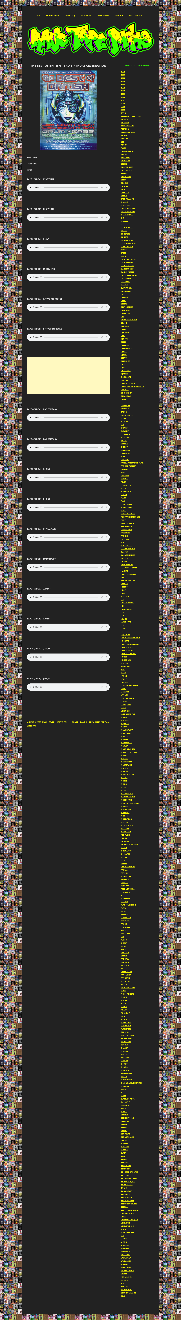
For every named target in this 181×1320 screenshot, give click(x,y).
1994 (123, 78)
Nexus (124, 838)
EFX (122, 424)
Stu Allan (126, 1134)
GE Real (124, 561)
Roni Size (125, 1019)
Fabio (123, 456)
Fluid (123, 498)
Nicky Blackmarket (130, 844)
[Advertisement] (68, 375)
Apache (124, 138)
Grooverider (127, 564)
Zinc (123, 1296)
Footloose (126, 507)
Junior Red (126, 660)
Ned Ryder (125, 835)
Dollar (124, 380)
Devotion (125, 313)
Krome (124, 676)
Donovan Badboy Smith (132, 386)
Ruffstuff (126, 1022)
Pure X (124, 940)
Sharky (124, 1054)
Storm (124, 1127)
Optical (124, 857)
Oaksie (124, 847)
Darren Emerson (129, 275)
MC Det (124, 777)
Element (125, 431)
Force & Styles (128, 514)
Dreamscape (126, 396)
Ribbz (123, 991)
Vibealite (125, 1229)
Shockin (125, 1070)
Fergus (124, 479)
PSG (122, 936)
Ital (123, 615)
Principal (125, 921)
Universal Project (129, 1220)
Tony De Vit (126, 1191)
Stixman (125, 1121)
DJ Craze (125, 329)
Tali (123, 1156)
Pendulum (126, 876)
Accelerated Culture (131, 116)
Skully (124, 1089)
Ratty (124, 968)
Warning (125, 1248)
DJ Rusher (125, 361)
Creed (123, 253)
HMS (123, 593)
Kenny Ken (125, 666)
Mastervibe (126, 765)
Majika (124, 727)
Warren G (125, 1251)
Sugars (124, 1143)
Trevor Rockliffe (129, 1204)
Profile (124, 930)
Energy (124, 444)
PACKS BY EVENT (52, 16)
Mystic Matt (127, 825)
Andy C (124, 135)
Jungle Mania (127, 650)
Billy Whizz (126, 170)
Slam (123, 1095)
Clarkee (124, 221)
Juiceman (125, 641)
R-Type (124, 946)
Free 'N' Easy (126, 529)
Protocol (126, 933)
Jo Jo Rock (125, 634)
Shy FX (124, 1076)
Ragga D (125, 952)
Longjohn (126, 704)
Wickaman (126, 1261)
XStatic (124, 1280)
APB (122, 141)
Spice (123, 1108)
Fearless (125, 475)
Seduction (126, 1041)
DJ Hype (124, 339)
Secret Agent (127, 1038)
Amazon (125, 129)
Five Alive (125, 488)
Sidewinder (126, 1080)
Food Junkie (126, 504)
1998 (123, 91)
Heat (123, 577)
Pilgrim (124, 901)
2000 (123, 97)
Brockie (124, 183)
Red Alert (125, 981)
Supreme (125, 1146)
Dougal (125, 390)
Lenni (123, 688)
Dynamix (125, 409)
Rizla (123, 1003)
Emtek (124, 440)
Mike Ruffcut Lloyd (130, 803)
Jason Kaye (126, 622)
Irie (122, 612)
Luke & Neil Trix (128, 714)
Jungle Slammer (128, 653)
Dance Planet (127, 262)
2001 (123, 100)
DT (122, 402)
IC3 (122, 599)
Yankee (124, 1286)
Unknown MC (127, 1226)
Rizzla (124, 1006)
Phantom (125, 892)
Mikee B (124, 806)
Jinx (123, 631)
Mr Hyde (125, 822)
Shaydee (125, 1057)
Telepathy (126, 1165)
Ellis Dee (125, 437)
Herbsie (124, 583)
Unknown (126, 1223)
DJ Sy (123, 367)
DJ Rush (124, 358)
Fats (123, 472)
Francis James (127, 523)
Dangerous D (127, 269)
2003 (123, 106)
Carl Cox (125, 192)
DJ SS (123, 364)
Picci (123, 895)
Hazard (124, 571)
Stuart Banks (127, 1137)
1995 (123, 81)
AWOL (123, 148)
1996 (123, 84)
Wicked (124, 1264)
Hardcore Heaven (129, 568)
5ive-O (124, 113)
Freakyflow (126, 526)
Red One (124, 984)
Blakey (124, 173)
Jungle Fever (127, 647)
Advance (125, 122)
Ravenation (126, 971)
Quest (124, 943)
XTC (122, 1283)
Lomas (124, 701)
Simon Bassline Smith (131, 1083)
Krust (124, 679)
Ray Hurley (126, 975)
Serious (124, 1045)
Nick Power (126, 841)
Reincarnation (128, 987)
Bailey (124, 154)
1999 (123, 94)
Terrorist (126, 1169)
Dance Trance (127, 265)
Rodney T (125, 1013)
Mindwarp (126, 809)
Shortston (126, 1073)
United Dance (127, 1213)
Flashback (126, 491)
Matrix (124, 768)
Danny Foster (127, 272)
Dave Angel (126, 288)
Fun (123, 542)
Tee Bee (124, 1162)
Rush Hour (126, 1026)
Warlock (125, 1245)
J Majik (124, 618)
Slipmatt (125, 1102)
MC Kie (124, 787)
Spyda (124, 1111)
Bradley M (126, 176)
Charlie (124, 202)
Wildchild (126, 1267)
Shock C (124, 1064)
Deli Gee (124, 297)
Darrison (125, 281)
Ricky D (124, 997)
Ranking (125, 962)
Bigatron (125, 161)
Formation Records (130, 517)
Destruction (127, 307)
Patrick (124, 873)
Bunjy (123, 189)
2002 (123, 103)
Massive (124, 755)
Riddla (124, 1000)
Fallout (125, 459)
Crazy (124, 250)
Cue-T (123, 256)
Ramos (124, 956)
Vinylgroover (127, 1232)
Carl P (124, 196)
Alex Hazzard (127, 126)
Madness (125, 720)
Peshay (124, 882)
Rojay (123, 1016)
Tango (124, 1159)
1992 (123, 71)
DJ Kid (123, 342)
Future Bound (128, 549)
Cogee (124, 230)
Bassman (125, 157)
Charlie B (125, 205)
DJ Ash (124, 323)
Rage (123, 949)
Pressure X (126, 917)
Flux (123, 501)
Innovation (126, 609)
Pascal (124, 870)
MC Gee (124, 781)
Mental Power (128, 797)
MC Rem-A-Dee (127, 793)
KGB (123, 669)
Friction (125, 539)
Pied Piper (125, 898)
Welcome (125, 1254)
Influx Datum (127, 603)
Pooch (124, 911)
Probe (124, 924)
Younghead (126, 1289)
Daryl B (124, 285)
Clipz (123, 224)
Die (122, 316)
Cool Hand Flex (128, 243)
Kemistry (125, 663)
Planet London (128, 905)
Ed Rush (124, 421)
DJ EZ (123, 335)
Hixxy (123, 590)
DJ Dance (125, 332)
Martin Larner (128, 749)
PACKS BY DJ (70, 16)
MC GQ (124, 784)
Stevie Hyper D (127, 1118)
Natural (125, 828)
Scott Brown (127, 1035)
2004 (123, 110)
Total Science (127, 1200)
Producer (125, 927)
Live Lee (124, 695)
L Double (125, 682)
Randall (125, 959)
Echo (123, 418)
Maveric (124, 771)
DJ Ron (124, 355)
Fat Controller (128, 466)
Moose (124, 816)
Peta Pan (125, 886)
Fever (123, 482)
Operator (125, 854)
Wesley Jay (126, 1258)
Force (123, 510)
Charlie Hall (127, 215)
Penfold (125, 879)
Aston (124, 145)
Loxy (123, 708)
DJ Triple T (126, 370)
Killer (123, 673)
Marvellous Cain (129, 752)
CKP (122, 218)
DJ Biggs (125, 326)
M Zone (124, 717)
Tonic (124, 1188)
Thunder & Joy (128, 1181)
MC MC (124, 790)
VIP (122, 1235)
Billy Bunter (127, 167)
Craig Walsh (127, 246)
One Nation (126, 851)
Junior (124, 657)
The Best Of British (130, 1172)
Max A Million (127, 774)
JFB (122, 625)
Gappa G (125, 552)
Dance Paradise (128, 259)
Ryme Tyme (126, 1029)
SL (122, 1092)
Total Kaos (126, 1197)
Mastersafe (126, 762)
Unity (123, 1216)
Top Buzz (125, 1194)
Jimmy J (124, 628)
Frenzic (124, 536)
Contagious (127, 240)
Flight (124, 494)
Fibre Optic (126, 485)
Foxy (123, 520)
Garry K (124, 558)
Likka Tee (125, 692)
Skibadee (125, 1086)
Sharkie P (125, 1051)
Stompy (124, 1124)
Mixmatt (125, 812)
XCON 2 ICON (126, 1277)
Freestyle (125, 533)
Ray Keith (125, 978)
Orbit (123, 860)
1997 (123, 87)
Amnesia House (128, 132)
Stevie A (124, 1115)
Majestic (125, 723)
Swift (123, 1153)
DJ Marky (125, 345)
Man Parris (126, 733)
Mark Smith (126, 742)
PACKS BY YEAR (103, 16)
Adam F (124, 119)
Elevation (126, 434)
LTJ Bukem (125, 711)
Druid (124, 399)
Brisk (123, 180)
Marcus (124, 736)
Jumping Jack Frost (130, 644)
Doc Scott (126, 377)
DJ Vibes (124, 374)
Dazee (124, 294)
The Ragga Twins (129, 1178)
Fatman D (125, 469)
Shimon (124, 1060)
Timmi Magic (127, 1185)
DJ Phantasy (127, 348)
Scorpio (125, 1032)
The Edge (125, 1175)
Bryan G (125, 186)
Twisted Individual (130, 1210)
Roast (124, 1010)
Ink (122, 606)
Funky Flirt (126, 545)
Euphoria (125, 450)
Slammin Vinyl (127, 1099)
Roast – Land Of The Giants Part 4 (91, 722)
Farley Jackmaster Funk (132, 463)
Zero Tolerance (128, 1293)
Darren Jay (126, 278)
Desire (124, 304)
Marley (124, 746)
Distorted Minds (129, 320)
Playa (123, 908)
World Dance (127, 1270)
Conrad (124, 237)
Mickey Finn (126, 800)
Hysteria (125, 596)
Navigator (126, 832)
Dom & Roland (128, 383)
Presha (124, 914)
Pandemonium (128, 867)
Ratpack (125, 965)
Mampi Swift (127, 730)
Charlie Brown (128, 208)
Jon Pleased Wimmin (130, 638)
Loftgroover (127, 698)
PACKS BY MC (86, 16)
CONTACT (119, 16)
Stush (124, 1140)
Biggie (124, 164)
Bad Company (127, 151)
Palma (124, 863)
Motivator (126, 819)
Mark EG (125, 739)
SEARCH (37, 16)
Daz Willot (126, 291)
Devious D (125, 310)
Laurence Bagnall (129, 685)
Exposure (125, 453)
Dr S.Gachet (126, 393)
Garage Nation (128, 555)
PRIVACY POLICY (135, 16)
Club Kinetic (127, 227)
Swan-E (124, 1150)
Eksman (124, 428)
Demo (123, 300)
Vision (124, 1239)
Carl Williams (127, 199)
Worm (124, 1274)
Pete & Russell (127, 889)
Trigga (124, 1207)
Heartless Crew (128, 574)
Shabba (124, 1048)
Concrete (125, 234)
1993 (123, 75)
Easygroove (127, 415)
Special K (125, 1105)
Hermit (124, 587)
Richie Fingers (127, 994)
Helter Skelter (128, 580)
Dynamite (125, 405)
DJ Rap (124, 351)
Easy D (124, 412)
